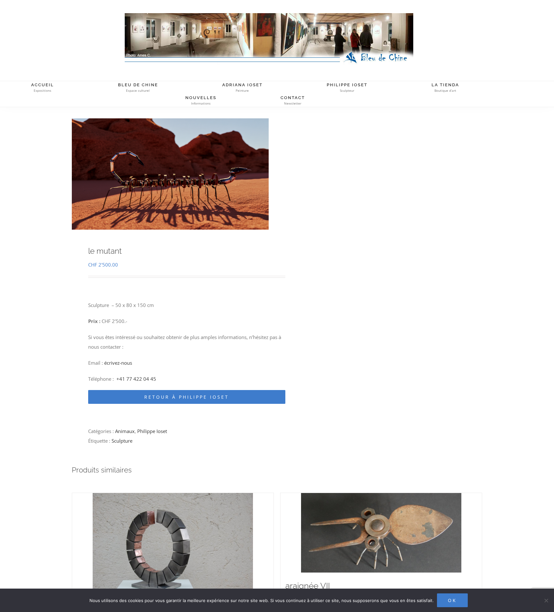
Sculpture (122, 441)
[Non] (546, 600)
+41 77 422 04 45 (136, 379)
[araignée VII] (381, 533)
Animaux (125, 431)
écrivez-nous (118, 363)
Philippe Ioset (152, 431)
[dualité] (172, 546)
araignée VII (307, 586)
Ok (452, 600)
